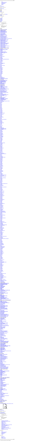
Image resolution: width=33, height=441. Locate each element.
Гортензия (1, 167)
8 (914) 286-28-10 (2, 6)
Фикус (1, 145)
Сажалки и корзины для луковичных (4, 94)
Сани (0, 392)
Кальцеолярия (1, 194)
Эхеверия (1, 174)
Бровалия (1, 159)
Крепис (1, 191)
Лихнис (1, 242)
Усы (0, 309)
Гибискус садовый (2, 199)
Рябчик (1, 55)
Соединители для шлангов (3, 361)
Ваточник (1, 268)
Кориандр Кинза (2, 122)
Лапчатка (1, 254)
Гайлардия (1, 265)
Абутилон (1, 170)
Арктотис (1, 231)
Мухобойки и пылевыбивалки (3, 331)
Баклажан (1, 102)
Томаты (1, 104)
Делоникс (1, 165)
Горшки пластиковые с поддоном (4, 305)
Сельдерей (1, 125)
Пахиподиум (1, 166)
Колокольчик (1, 67)
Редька (1, 106)
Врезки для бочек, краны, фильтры (4, 367)
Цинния (1, 178)
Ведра (1, 398)
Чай (0, 272)
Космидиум (1, 181)
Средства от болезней (2, 32)
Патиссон (1, 108)
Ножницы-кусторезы (2, 290)
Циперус (1, 147)
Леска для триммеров (2, 292)
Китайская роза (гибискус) (3, 153)
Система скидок (3, 3)
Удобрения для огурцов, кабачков (4, 43)
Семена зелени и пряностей (3, 119)
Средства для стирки (2, 339)
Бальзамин (1, 143)
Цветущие (1, 51)
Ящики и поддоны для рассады (3, 90)
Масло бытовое (2, 333)
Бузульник (1, 257)
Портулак (1, 217)
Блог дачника (1, 403)
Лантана (1, 149)
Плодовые (1, 50)
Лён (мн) (1, 250)
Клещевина (1, 223)
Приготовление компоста (3, 36)
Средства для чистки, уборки (3, 338)
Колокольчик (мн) (2, 259)
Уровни (1, 376)
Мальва (1, 68)
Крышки (1, 321)
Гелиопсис (1, 253)
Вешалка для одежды (2, 327)
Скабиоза (1, 215)
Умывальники (1, 394)
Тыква (1, 105)
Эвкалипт (1, 168)
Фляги (1, 397)
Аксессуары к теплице (2, 386)
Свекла (1, 109)
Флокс (1, 64)
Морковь (1, 112)
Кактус (1, 169)
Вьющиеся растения (2, 230)
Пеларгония (1, 133)
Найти (1, 10)
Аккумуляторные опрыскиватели (4, 358)
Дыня (0, 117)
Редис (1, 103)
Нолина (1, 148)
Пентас (1, 182)
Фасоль (1, 115)
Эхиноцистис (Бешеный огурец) (3, 183)
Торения (1, 140)
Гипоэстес (1, 150)
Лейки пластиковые (2, 360)
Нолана (1, 197)
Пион (0, 75)
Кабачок (1, 107)
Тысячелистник (2, 262)
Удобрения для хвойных (3, 42)
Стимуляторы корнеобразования (3, 37)
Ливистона (1, 131)
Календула (1, 180)
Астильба (1, 72)
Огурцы (1, 110)
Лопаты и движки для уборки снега (4, 393)
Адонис (1, 202)
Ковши (1, 336)
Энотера (1, 220)
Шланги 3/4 (1, 362)
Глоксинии (1, 73)
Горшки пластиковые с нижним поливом (4, 302)
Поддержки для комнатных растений (4, 315)
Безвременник (1, 54)
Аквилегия (1, 71)
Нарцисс (1, 57)
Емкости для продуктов (2, 335)
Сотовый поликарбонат (2, 382)
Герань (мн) (1, 270)
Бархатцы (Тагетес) (2, 225)
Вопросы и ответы (11, 403)
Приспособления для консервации (4, 322)
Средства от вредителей (3, 33)
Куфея (1, 235)
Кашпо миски (1, 304)
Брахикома (1, 209)
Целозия (1, 184)
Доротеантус (1, 196)
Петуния (1, 176)
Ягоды (1, 278)
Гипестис (1, 155)
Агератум (1, 226)
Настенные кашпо (2, 310)
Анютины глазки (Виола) (3, 177)
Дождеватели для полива (3, 366)
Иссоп (1, 76)
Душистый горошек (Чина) (3, 222)
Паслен (1, 160)
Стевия (1, 123)
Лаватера (1, 216)
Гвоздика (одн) (2, 207)
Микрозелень (1, 100)
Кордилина (1, 152)
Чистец (1, 256)
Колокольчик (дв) (2, 275)
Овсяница (1, 258)
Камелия (1, 154)
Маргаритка (1, 274)
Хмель (1, 249)
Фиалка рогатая (2, 244)
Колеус (1, 132)
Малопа (1, 214)
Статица (1, 190)
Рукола (1, 127)
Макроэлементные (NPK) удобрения (4, 39)
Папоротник (1, 63)
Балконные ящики (2, 312)
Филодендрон (1, 129)
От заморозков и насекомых (3, 384)
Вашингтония (1, 134)
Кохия (1, 204)
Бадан (1, 245)
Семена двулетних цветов (3, 273)
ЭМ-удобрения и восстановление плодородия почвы (6, 38)
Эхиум (1, 269)
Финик (1, 130)
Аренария (1, 267)
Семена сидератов (2, 281)
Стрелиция (1, 151)
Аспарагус (1, 139)
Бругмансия (1, 156)
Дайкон (1, 113)
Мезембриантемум (2, 221)
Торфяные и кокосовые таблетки (3, 87)
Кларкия (1, 200)
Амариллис (1, 61)
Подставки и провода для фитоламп (4, 92)
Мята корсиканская (2, 203)
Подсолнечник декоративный (3, 224)
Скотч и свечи (1, 329)
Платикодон (1, 237)
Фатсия (1, 135)
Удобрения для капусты (2, 45)
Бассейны (1, 350)
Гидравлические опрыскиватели (3, 356)
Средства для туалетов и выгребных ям (4, 395)
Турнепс (1, 114)
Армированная (2, 380)
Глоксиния (1, 163)
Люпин (1, 59)
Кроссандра (1, 158)
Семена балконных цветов (3, 128)
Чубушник (1, 248)
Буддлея (1, 266)
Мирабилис (1, 205)
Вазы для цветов (2, 313)
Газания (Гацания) (2, 195)
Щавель (1, 121)
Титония (1, 210)
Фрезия (1, 66)
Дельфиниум (1, 60)
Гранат (1, 141)
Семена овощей (2, 101)
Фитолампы (1, 93)
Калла (1, 74)
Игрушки (1, 352)
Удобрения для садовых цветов (3, 41)
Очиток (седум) (2, 261)
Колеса (1, 391)
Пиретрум (1, 255)
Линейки (1, 375)
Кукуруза (1, 111)
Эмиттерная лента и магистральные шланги (5, 364)
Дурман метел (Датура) (2, 211)
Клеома (1, 188)
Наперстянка (1, 276)
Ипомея (1, 198)
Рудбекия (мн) (1, 243)
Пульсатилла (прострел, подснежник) (4, 238)
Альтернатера (1, 136)
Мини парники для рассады (3, 89)
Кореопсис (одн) (2, 175)
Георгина (1, 192)
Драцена (1, 162)
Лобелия (1, 212)
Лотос (1, 271)
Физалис (1, 116)
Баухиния (1, 146)
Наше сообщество (7, 403)
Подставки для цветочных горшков (4, 316)
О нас (2, 1)
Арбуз (1, 118)
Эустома (1, 219)
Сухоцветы (1, 229)
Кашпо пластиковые (2, 303)
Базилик (1, 120)
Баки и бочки (1, 399)
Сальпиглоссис (2, 208)
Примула (1, 164)
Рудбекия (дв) (1, 277)
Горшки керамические (2, 306)
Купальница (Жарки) (2, 65)
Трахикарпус (1, 173)
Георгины (1, 62)
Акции (2, 4)
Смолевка (1, 234)
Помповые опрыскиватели (3, 357)
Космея (1, 187)
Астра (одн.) (1, 206)
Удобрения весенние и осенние (3, 35)
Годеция (1, 179)
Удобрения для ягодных (2, 46)
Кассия (1, 137)
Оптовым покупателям (4, 2)
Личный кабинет (2, 8)
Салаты (1, 124)
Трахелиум (1, 157)
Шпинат (1, 126)
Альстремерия (1, 247)
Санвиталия (1, 233)
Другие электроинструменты (3, 291)
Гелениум (1, 241)
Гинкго (1, 172)
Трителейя (1, 58)
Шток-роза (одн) (2, 227)
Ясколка (1, 201)
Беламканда (1, 171)
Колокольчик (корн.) (2, 77)
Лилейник (1, 69)
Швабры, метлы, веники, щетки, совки (4, 325)
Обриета (1, 161)
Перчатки (1, 324)
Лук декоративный (2, 56)
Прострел (1, 252)
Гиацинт (1, 53)
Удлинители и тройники (3, 319)
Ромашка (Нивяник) (2, 246)
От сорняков (1, 383)
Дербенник (1, 251)
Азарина (1, 218)
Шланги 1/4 (1, 363)
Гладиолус (1, 70)
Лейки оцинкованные (2, 359)
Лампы (1, 320)
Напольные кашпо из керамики (3, 308)
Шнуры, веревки (2, 332)
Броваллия (1, 228)
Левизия (1, 144)
